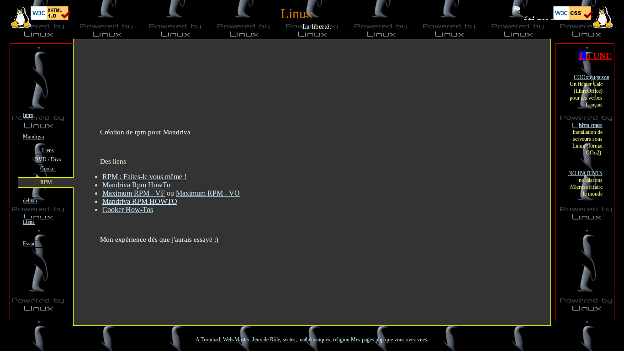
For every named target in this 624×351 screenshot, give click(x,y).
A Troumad (208, 339)
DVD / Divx (48, 159)
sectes (289, 339)
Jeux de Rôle (266, 339)
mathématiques (314, 339)
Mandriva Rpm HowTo (136, 185)
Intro (28, 115)
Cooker (48, 168)
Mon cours (591, 125)
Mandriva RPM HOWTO (139, 201)
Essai (28, 243)
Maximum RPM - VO (208, 193)
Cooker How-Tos (127, 209)
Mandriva (33, 136)
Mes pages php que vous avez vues (389, 339)
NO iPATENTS (585, 173)
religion (341, 339)
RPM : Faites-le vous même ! (144, 177)
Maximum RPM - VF (133, 193)
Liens (48, 150)
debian (30, 200)
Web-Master (236, 339)
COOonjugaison (591, 77)
